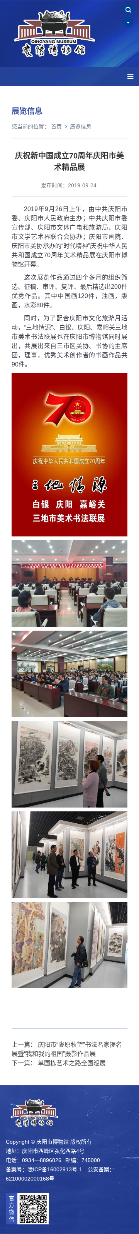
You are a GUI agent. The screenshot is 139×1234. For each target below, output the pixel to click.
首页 (56, 126)
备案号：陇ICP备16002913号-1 (44, 1169)
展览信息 (81, 126)
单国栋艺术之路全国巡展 (72, 1063)
